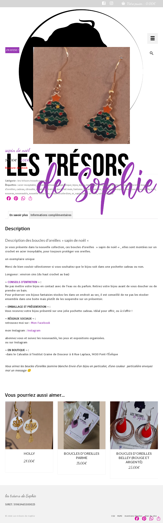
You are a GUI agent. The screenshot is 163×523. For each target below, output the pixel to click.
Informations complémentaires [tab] (51, 215)
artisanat (52, 184)
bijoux (82, 184)
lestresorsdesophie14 (137, 189)
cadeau (20, 189)
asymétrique (65, 184)
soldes (109, 193)
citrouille (30, 189)
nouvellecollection (61, 193)
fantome (78, 189)
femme (87, 189)
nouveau (9, 193)
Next (154, 440)
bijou (75, 184)
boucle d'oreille (131, 184)
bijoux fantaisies (113, 184)
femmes (96, 189)
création (40, 189)
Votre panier (141, 3)
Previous (9, 440)
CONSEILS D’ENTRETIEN (22, 282)
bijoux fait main (94, 184)
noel (153, 189)
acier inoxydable (27, 184)
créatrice (51, 189)
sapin (78, 193)
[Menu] (152, 38)
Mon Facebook (41, 322)
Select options (29, 468)
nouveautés (21, 193)
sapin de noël (89, 193)
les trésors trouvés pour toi (33, 180)
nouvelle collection (39, 193)
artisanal (41, 184)
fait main (67, 189)
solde (101, 193)
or (73, 193)
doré (59, 189)
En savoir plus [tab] (19, 215)
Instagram (34, 330)
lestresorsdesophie (113, 189)
